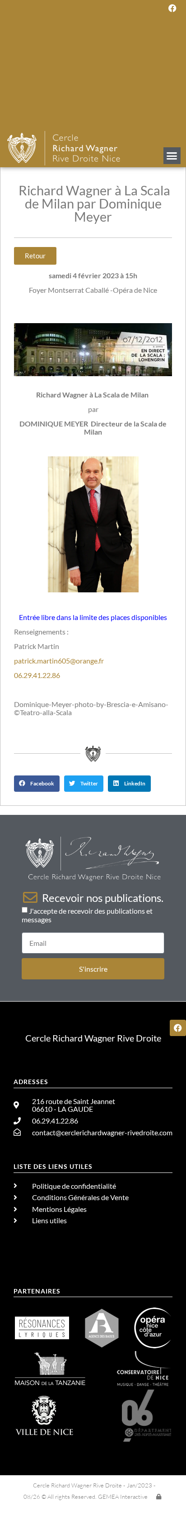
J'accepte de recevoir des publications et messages (87, 915)
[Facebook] (172, 8)
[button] (172, 156)
